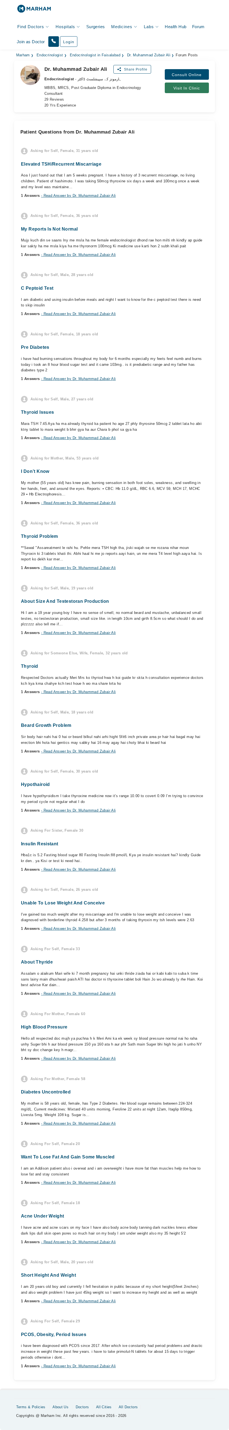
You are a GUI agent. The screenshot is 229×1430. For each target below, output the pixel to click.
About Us (60, 1407)
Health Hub (175, 26)
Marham (23, 55)
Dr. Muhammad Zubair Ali (148, 55)
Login (68, 42)
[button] (53, 41)
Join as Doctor (31, 41)
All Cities (104, 1407)
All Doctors (128, 1407)
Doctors (82, 1407)
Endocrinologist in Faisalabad (95, 55)
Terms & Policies (31, 1407)
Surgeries (95, 26)
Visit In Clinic (186, 88)
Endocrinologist (50, 55)
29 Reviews (54, 99)
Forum (198, 26)
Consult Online (187, 74)
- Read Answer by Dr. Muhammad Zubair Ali (78, 195)
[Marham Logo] (34, 10)
